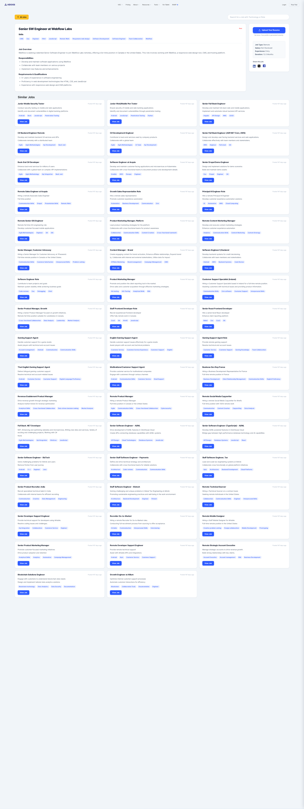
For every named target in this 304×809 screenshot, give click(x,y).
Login (284, 5)
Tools (156, 5)
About (135, 5)
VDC (119, 5)
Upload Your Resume (271, 30)
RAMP (174, 5)
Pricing (128, 5)
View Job (23, 122)
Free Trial (294, 5)
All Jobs (23, 17)
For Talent (166, 5)
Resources (145, 5)
